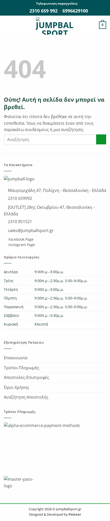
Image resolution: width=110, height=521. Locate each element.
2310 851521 (19, 221)
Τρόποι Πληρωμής (21, 368)
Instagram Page (21, 244)
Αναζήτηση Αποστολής (26, 397)
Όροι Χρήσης (16, 387)
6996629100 (75, 11)
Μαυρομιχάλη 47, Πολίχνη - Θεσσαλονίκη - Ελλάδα (56, 190)
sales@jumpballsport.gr (30, 230)
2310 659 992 (44, 11)
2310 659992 (19, 198)
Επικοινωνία (15, 358)
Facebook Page (20, 239)
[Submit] (101, 139)
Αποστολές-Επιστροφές (26, 377)
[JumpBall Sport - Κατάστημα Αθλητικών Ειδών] (55, 26)
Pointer (74, 514)
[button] (7, 25)
